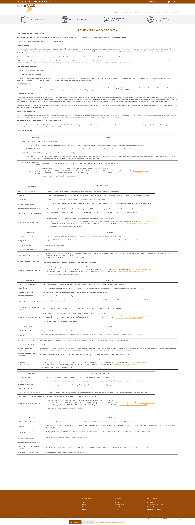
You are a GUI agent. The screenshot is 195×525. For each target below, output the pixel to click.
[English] (20, 2)
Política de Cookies (152, 507)
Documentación (86, 507)
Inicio (116, 12)
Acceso (176, 1)
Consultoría (117, 509)
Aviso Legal (150, 502)
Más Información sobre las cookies (115, 522)
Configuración (100, 522)
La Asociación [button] (126, 12)
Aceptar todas (75, 522)
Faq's (166, 12)
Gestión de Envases (120, 507)
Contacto (174, 12)
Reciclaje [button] (148, 12)
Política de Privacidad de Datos (155, 505)
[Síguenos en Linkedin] (169, 2)
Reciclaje (117, 502)
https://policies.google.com (140, 171)
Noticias (157, 12)
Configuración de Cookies (154, 509)
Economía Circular (119, 505)
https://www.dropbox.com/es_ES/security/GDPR (127, 173)
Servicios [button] (138, 12)
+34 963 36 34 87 (152, 2)
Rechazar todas (88, 522)
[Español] (18, 2)
